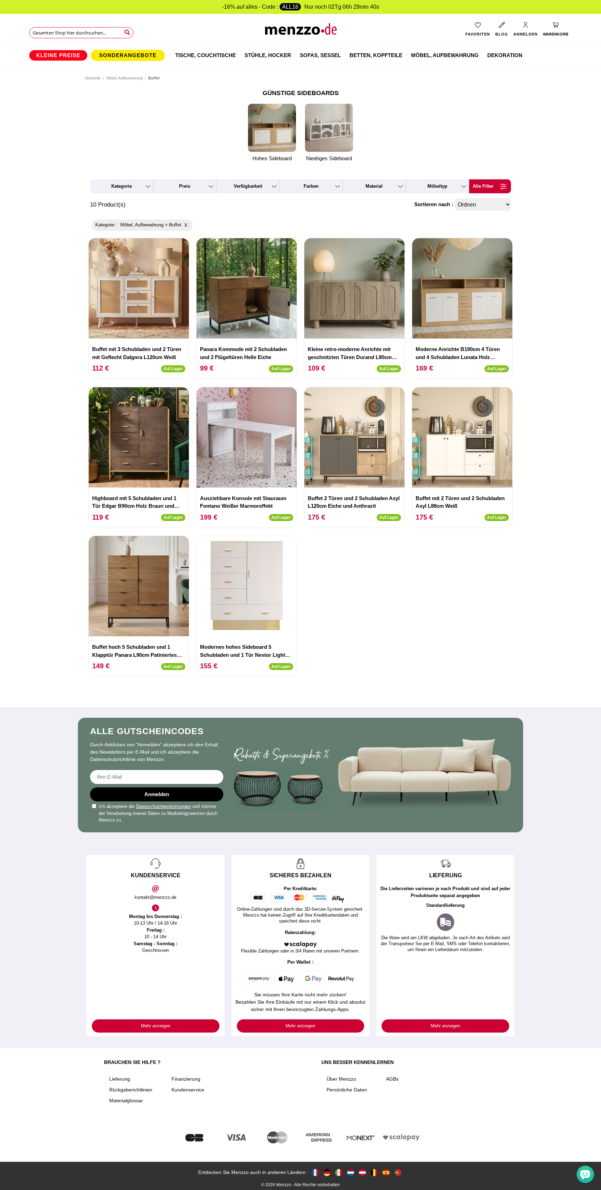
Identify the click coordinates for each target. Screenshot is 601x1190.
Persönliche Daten (347, 1089)
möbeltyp (437, 186)
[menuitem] (58, 55)
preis (184, 186)
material (374, 186)
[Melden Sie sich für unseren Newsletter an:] (156, 777)
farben (311, 186)
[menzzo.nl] (350, 1172)
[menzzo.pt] (398, 1172)
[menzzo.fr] (315, 1172)
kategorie (121, 186)
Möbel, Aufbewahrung (124, 78)
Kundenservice (187, 1089)
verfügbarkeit (248, 186)
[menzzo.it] (339, 1172)
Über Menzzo (341, 1079)
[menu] (300, 55)
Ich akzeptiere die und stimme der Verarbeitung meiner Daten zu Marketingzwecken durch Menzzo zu (158, 813)
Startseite (93, 78)
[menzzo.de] (327, 1172)
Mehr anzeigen (155, 1025)
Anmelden (156, 794)
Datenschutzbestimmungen (163, 806)
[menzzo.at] (362, 1172)
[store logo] (301, 31)
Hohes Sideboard (272, 158)
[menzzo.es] (386, 1172)
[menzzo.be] (374, 1172)
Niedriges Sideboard (329, 158)
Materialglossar (126, 1100)
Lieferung (119, 1079)
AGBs (392, 1079)
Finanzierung (185, 1079)
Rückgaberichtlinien (130, 1089)
